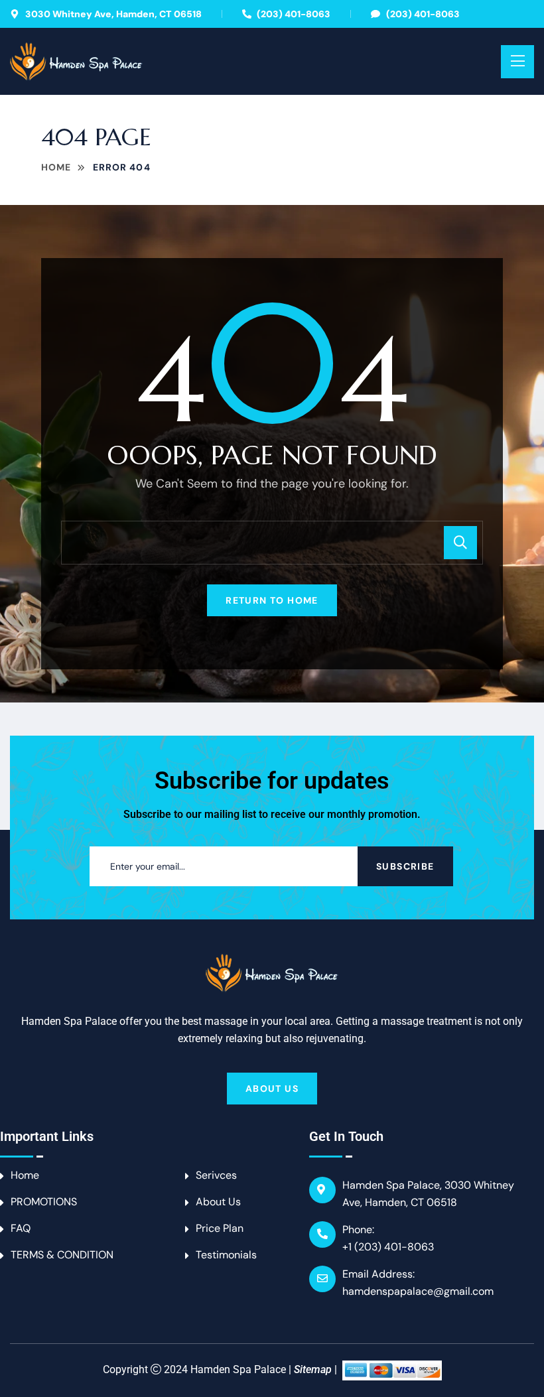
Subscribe (405, 866)
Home (56, 167)
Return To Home (272, 600)
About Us (272, 1089)
